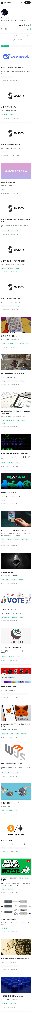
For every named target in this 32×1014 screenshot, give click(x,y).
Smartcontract (5, 617)
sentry (9, 381)
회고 (3, 189)
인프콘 (3, 500)
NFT (3, 539)
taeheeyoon (5, 18)
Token (3, 343)
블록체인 (22, 343)
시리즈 (16, 36)
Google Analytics (10, 420)
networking (10, 889)
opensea (25, 694)
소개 (26, 36)
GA (3, 420)
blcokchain (15, 772)
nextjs (3, 381)
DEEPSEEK (8, 77)
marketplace (18, 694)
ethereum (17, 539)
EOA (7, 579)
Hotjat (18, 420)
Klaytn (3, 462)
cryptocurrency (13, 966)
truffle (17, 656)
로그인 (27, 2)
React (23, 420)
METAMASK (5, 733)
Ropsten (4, 656)
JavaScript (24, 46)
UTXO (9, 847)
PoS (3, 810)
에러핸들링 (22, 381)
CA (3, 579)
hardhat (17, 462)
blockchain (14, 46)
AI (2, 77)
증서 (27, 343)
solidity (11, 114)
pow (16, 810)
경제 (16, 343)
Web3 (3, 230)
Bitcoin (3, 847)
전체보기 (5, 46)
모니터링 (15, 381)
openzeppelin (25, 539)
